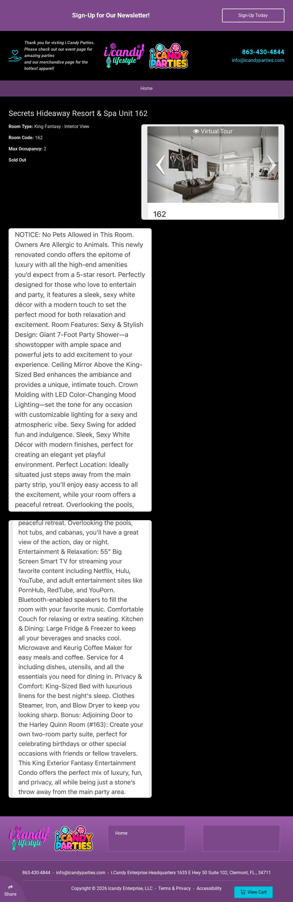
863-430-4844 (263, 52)
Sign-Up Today (253, 15)
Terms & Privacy (174, 888)
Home (146, 88)
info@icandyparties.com (258, 60)
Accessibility (209, 888)
